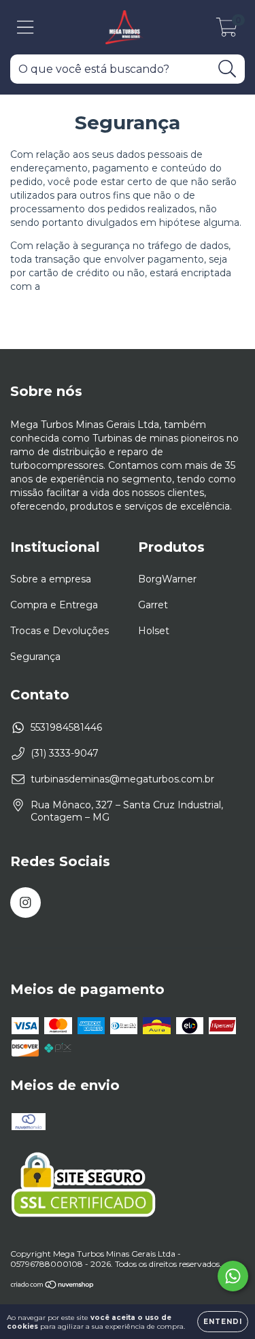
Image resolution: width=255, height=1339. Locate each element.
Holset (153, 631)
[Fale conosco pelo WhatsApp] (233, 1276)
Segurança (35, 656)
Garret (153, 605)
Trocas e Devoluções (59, 631)
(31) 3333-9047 (65, 753)
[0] (227, 30)
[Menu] (25, 27)
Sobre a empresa (50, 579)
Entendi (222, 1321)
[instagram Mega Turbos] (25, 902)
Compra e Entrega (54, 605)
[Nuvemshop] (52, 1285)
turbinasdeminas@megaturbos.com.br (122, 779)
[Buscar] (227, 69)
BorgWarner (167, 579)
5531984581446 (66, 727)
